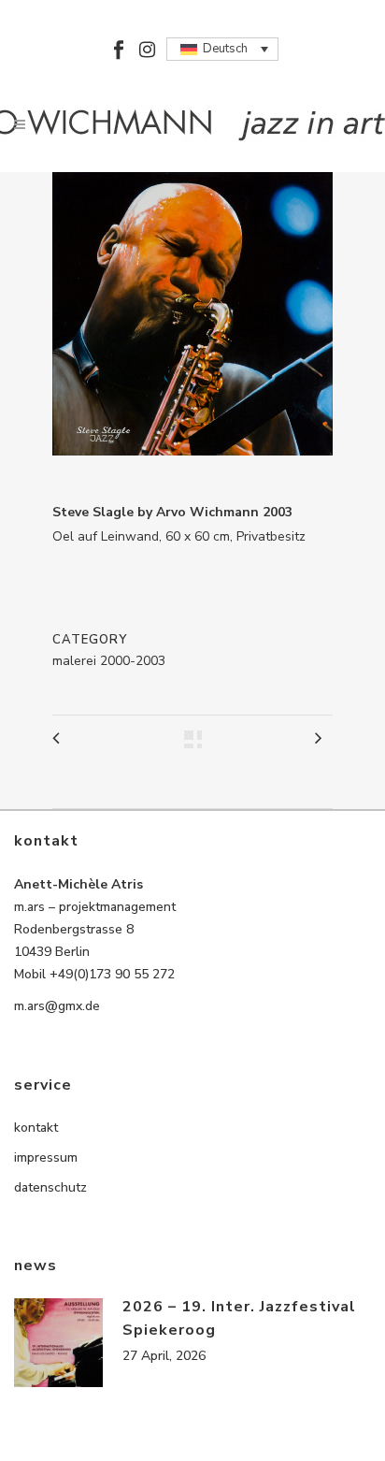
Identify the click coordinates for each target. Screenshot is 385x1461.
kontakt (36, 1127)
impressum (46, 1157)
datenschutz (50, 1187)
